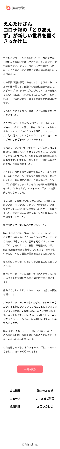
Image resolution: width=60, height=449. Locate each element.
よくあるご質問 (45, 398)
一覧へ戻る (30, 369)
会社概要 (15, 390)
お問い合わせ (45, 406)
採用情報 (15, 406)
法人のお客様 (45, 390)
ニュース (15, 398)
